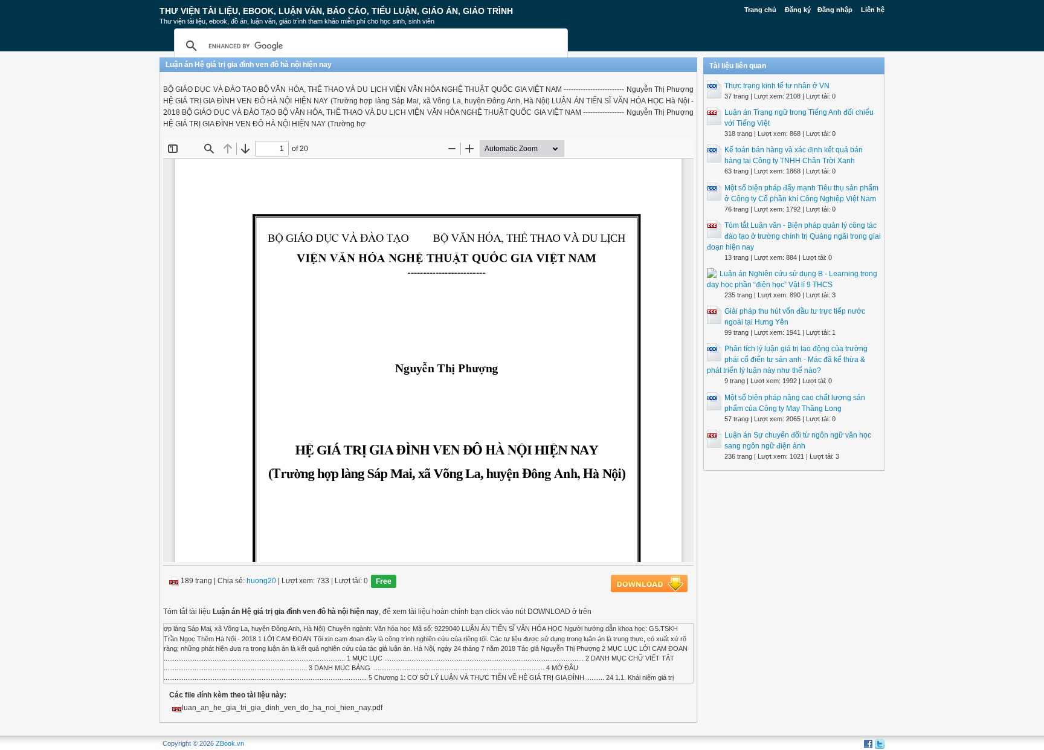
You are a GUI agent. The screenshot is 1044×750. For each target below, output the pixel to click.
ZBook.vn (230, 743)
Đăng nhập (834, 9)
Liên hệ (872, 9)
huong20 (261, 581)
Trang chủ (760, 9)
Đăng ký (798, 9)
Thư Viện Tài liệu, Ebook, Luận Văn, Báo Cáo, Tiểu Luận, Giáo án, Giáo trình (336, 11)
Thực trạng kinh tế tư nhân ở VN (777, 86)
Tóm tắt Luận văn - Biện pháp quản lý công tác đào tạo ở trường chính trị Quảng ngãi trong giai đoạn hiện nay (794, 236)
